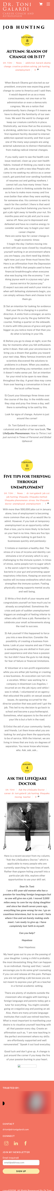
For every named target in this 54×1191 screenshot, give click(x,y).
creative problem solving (24, 66)
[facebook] (26, 1144)
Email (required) (11, 1159)
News (19, 63)
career (7, 793)
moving (18, 797)
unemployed (19, 503)
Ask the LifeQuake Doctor (27, 781)
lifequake (23, 497)
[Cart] (41, 4)
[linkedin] (16, 1144)
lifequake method (38, 497)
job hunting (44, 66)
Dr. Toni (7, 63)
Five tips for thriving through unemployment (27, 481)
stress (32, 500)
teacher (27, 797)
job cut (46, 493)
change (7, 66)
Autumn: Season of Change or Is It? (27, 54)
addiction (30, 63)
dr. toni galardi (34, 493)
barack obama (43, 63)
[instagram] (7, 1144)
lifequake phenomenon (16, 500)
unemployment (22, 70)
